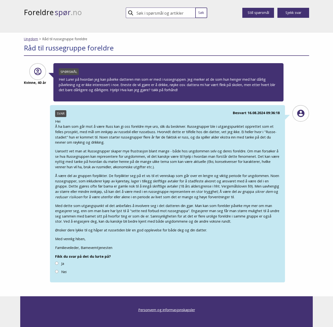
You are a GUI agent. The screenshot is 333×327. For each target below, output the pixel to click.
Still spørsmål (258, 12)
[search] (165, 13)
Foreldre (53, 12)
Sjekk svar (293, 12)
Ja (62, 263)
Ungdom (31, 39)
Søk (201, 12)
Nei (63, 271)
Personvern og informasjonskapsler (166, 309)
